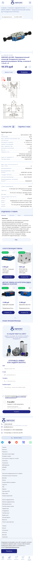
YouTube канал (5, 513)
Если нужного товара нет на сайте (10, 458)
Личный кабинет (6, 517)
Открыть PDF (7, 126)
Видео (19, 215)
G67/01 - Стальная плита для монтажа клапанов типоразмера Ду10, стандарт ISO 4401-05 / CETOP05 (8, 271)
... (28, 8)
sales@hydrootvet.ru (8, 427)
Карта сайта (5, 493)
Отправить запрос (6, 456)
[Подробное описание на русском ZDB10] (9, 79)
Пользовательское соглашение (9, 475)
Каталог (4, 528)
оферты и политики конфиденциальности (15, 397)
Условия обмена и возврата (9, 482)
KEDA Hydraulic (5, 465)
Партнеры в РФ (6, 491)
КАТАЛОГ (4, 467)
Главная (3, 8)
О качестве (5, 460)
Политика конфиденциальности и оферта (12, 473)
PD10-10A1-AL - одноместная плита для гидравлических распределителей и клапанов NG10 (24, 271)
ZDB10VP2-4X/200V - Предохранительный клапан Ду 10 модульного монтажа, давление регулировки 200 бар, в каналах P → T (8, 306)
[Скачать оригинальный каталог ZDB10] (3, 79)
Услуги (3, 469)
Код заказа (11, 215)
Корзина (4, 489)
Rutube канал (5, 515)
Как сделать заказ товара (8, 454)
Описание (3, 215)
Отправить (16, 411)
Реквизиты (4, 451)
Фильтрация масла (6, 504)
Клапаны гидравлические (16, 8)
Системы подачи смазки (8, 506)
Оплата (4, 480)
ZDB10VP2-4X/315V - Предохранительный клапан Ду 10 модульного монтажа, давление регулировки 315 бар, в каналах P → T (25, 306)
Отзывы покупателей (7, 495)
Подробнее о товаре (24, 126)
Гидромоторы (5, 508)
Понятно (9, 551)
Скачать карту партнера (8, 522)
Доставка (4, 478)
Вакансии (4, 519)
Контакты (4, 449)
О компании (5, 463)
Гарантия (4, 484)
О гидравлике (5, 510)
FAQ (3, 486)
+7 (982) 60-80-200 (8, 424)
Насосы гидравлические (8, 499)
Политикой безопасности (12, 547)
